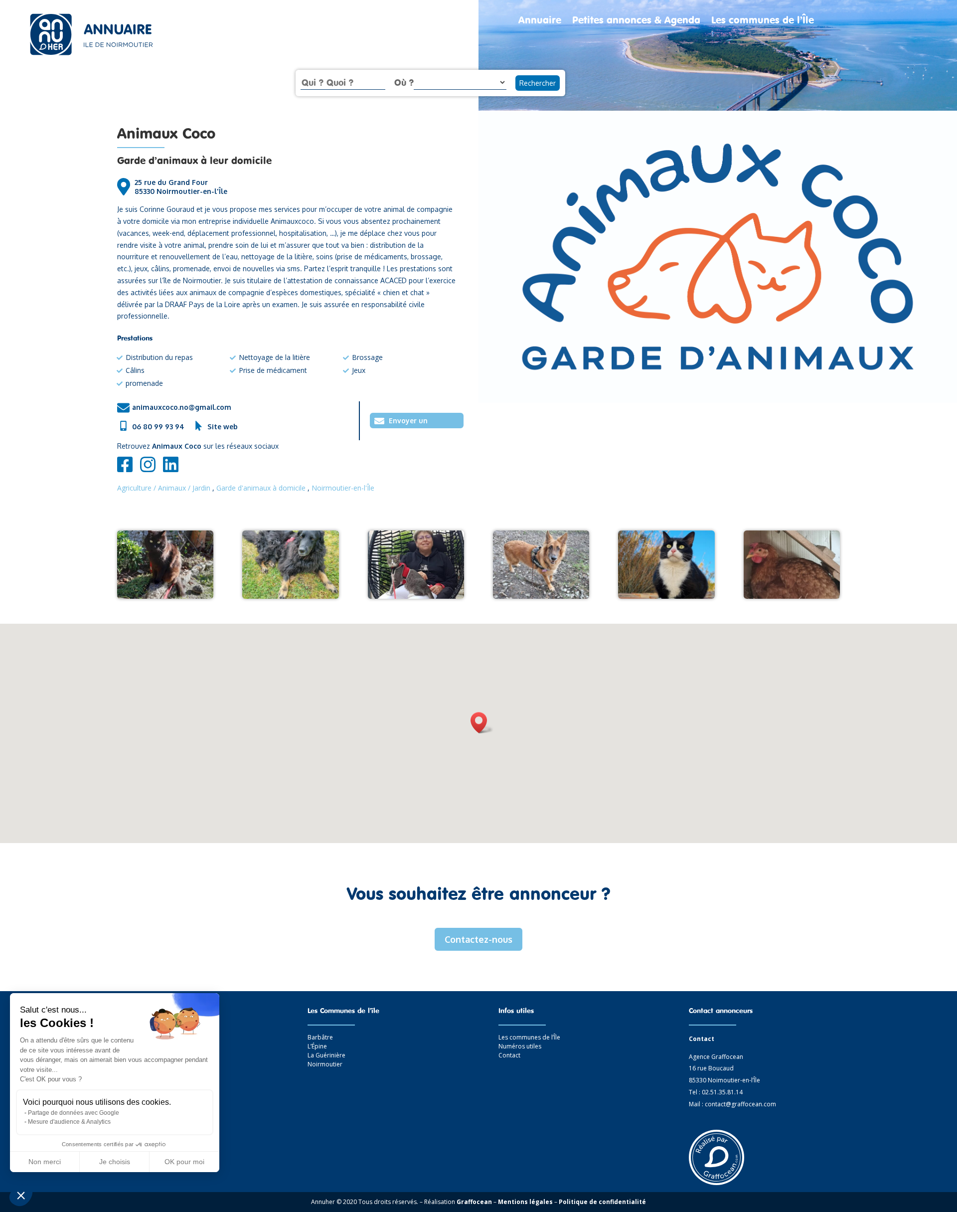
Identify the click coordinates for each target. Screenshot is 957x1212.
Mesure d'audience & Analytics (69, 1121)
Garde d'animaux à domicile (261, 488)
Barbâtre (320, 1037)
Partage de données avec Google (73, 1112)
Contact (509, 1055)
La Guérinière (326, 1055)
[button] (21, 1195)
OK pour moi (184, 1162)
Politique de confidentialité (602, 1202)
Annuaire (539, 21)
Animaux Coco (166, 133)
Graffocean (474, 1202)
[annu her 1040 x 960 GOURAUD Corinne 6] (541, 596)
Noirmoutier (325, 1064)
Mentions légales (525, 1202)
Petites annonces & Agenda (636, 21)
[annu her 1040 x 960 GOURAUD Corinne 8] (792, 596)
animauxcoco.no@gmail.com (181, 407)
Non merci (44, 1162)
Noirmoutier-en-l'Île (343, 488)
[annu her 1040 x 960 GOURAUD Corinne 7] (666, 596)
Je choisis (114, 1162)
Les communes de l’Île (762, 21)
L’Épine (317, 1046)
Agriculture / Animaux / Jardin (163, 488)
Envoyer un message (408, 422)
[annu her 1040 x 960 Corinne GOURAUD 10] (416, 596)
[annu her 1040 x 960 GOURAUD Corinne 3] (290, 596)
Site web (222, 426)
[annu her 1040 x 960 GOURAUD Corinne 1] (165, 596)
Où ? (404, 82)
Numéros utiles (519, 1046)
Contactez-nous (478, 939)
